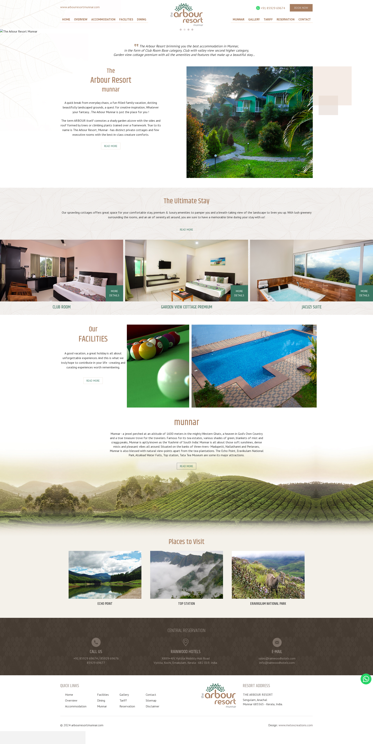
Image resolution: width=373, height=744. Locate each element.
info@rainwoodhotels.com (277, 663)
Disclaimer (152, 706)
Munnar (238, 19)
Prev (358, 31)
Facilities (126, 19)
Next (368, 31)
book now (301, 8)
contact (304, 19)
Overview (80, 19)
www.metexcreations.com (296, 725)
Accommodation (103, 19)
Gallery (254, 19)
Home (66, 19)
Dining (141, 19)
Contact (151, 694)
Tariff (268, 19)
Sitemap (151, 700)
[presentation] (368, 282)
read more (110, 146)
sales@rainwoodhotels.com (277, 658)
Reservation (286, 19)
